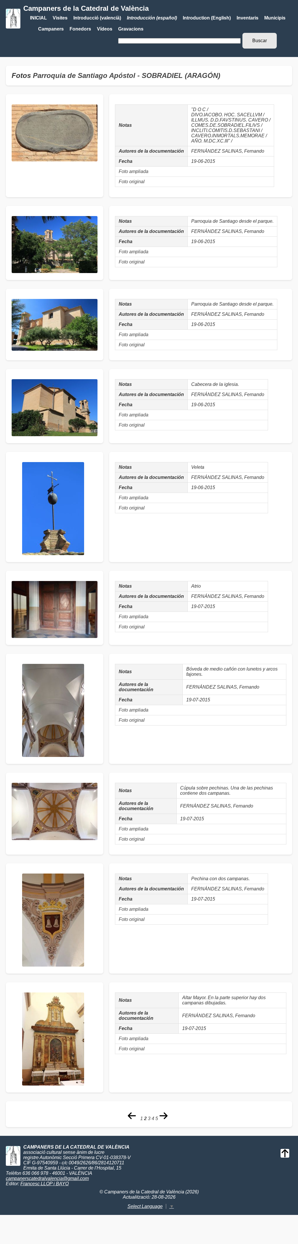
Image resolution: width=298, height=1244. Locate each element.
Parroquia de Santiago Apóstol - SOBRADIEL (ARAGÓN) (126, 75)
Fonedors (80, 28)
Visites (60, 17)
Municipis (274, 17)
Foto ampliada (133, 171)
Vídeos (104, 28)
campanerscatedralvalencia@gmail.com (47, 1178)
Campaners (51, 28)
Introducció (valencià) (97, 17)
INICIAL (38, 17)
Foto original (132, 181)
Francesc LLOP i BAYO (44, 1183)
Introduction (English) (207, 17)
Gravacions (130, 28)
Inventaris (247, 17)
